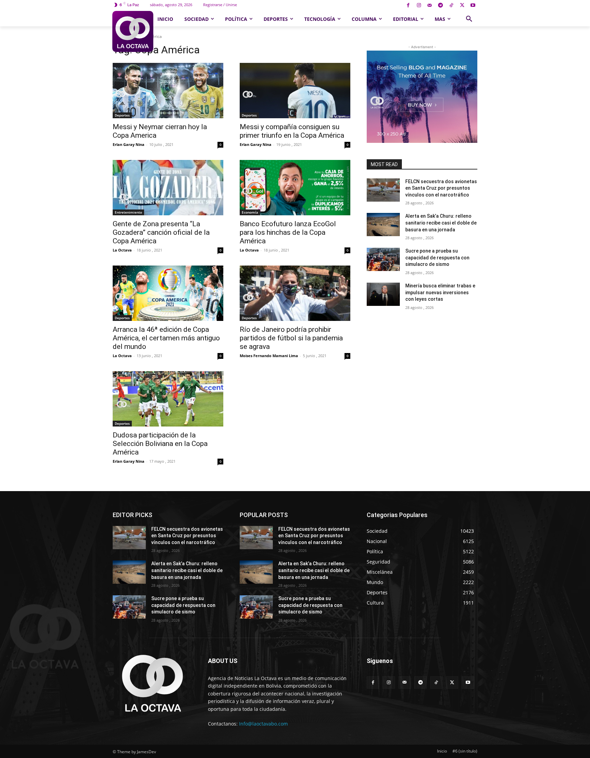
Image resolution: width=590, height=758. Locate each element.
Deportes (122, 115)
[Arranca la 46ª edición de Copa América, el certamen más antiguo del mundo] (168, 293)
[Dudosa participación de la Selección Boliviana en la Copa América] (168, 399)
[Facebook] (408, 5)
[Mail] (429, 5)
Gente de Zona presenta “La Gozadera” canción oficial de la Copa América (161, 232)
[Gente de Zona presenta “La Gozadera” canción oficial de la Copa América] (168, 187)
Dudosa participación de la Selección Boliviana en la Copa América (160, 443)
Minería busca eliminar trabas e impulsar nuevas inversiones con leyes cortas (440, 292)
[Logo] (133, 31)
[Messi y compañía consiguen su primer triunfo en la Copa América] (295, 90)
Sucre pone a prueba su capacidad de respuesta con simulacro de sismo (437, 257)
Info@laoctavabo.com (263, 723)
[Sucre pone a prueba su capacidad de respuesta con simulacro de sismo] (383, 259)
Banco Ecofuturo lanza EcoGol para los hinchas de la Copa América (288, 232)
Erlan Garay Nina (128, 144)
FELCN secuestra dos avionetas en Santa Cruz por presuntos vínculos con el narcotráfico (441, 188)
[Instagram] (418, 5)
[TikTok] (451, 5)
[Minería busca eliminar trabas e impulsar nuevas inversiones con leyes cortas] (383, 294)
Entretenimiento (128, 212)
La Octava (122, 250)
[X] (462, 5)
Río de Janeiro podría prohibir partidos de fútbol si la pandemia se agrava (291, 338)
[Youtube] (472, 5)
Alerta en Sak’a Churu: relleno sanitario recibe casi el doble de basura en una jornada (441, 222)
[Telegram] (440, 5)
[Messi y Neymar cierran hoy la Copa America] (168, 90)
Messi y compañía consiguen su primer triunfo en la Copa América (292, 131)
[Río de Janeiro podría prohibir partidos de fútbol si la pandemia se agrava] (295, 293)
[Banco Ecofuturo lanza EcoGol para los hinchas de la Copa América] (295, 187)
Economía (250, 212)
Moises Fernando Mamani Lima (269, 355)
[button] (469, 19)
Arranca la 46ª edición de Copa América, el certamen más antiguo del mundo (166, 338)
